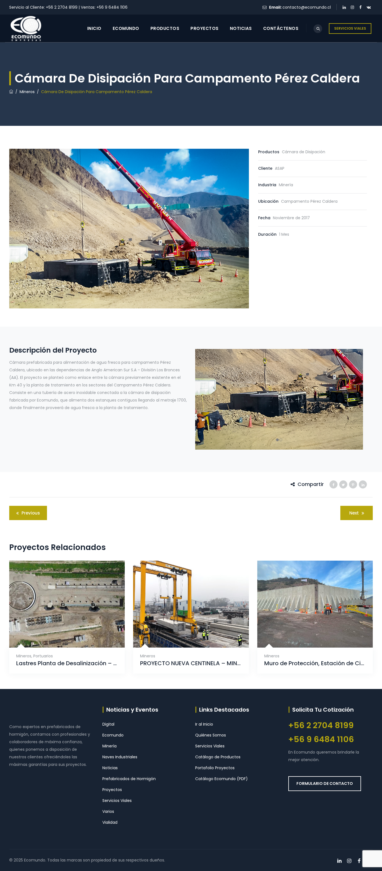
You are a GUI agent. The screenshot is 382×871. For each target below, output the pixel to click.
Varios (108, 811)
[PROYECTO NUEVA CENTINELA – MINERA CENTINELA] (184, 631)
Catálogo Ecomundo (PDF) (221, 779)
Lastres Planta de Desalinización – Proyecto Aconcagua (67, 663)
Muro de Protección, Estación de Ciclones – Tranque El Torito (315, 663)
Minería (109, 746)
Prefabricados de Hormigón (129, 779)
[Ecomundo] (26, 28)
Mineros (23, 656)
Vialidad (109, 822)
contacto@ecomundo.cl (306, 7)
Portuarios (43, 656)
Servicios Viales (117, 800)
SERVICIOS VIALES (350, 28)
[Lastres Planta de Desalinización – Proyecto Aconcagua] (60, 631)
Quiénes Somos (210, 735)
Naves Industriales (119, 757)
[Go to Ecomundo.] (11, 92)
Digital (108, 724)
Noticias (241, 28)
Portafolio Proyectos (215, 768)
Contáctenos (281, 28)
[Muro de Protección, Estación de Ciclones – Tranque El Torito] (308, 631)
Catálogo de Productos (217, 757)
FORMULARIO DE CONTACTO (324, 783)
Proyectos (204, 28)
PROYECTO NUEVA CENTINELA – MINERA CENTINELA (191, 663)
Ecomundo (126, 28)
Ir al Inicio (204, 724)
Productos (165, 28)
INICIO (94, 28)
